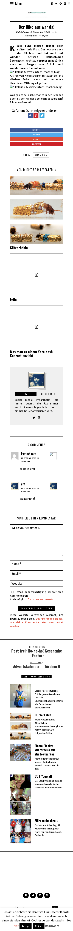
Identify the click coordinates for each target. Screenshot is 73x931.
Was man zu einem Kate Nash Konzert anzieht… (31, 353)
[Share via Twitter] (42, 115)
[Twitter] (56, 3)
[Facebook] (52, 3)
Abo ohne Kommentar (41, 599)
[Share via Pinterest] (35, 115)
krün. (14, 299)
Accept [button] (25, 926)
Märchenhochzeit (46, 820)
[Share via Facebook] (30, 115)
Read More (52, 926)
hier (16, 926)
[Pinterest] (60, 3)
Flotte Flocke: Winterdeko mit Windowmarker (45, 749)
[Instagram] (65, 3)
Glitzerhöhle (19, 247)
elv (46, 35)
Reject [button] (38, 926)
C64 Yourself (43, 776)
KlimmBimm (31, 35)
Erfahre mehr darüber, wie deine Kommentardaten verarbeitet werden (36, 622)
